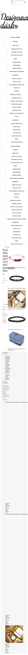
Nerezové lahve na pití (16, 48)
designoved (7, 304)
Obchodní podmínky (7, 357)
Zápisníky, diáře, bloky (16, 104)
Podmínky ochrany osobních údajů (7, 361)
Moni (15, 58)
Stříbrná (5, 393)
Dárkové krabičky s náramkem (17, 71)
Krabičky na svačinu (17, 78)
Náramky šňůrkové (16, 68)
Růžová (4, 392)
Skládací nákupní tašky (16, 123)
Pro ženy (5, 390)
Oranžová (5, 388)
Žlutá (4, 397)
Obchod (15, 41)
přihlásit (4, 322)
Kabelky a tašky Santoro (17, 101)
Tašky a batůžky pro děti (17, 142)
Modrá (7, 386)
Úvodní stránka (15, 37)
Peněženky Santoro (17, 98)
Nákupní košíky (16, 129)
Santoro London (15, 94)
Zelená (4, 394)
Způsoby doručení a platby (7, 366)
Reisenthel (15, 120)
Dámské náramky (17, 62)
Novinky (7, 379)
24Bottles (15, 45)
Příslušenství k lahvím (16, 52)
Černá (7, 394)
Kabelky (17, 138)
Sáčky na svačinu (17, 81)
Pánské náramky (17, 65)
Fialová (6, 385)
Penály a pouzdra (16, 107)
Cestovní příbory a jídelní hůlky (16, 84)
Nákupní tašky (16, 126)
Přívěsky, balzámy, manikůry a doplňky (16, 219)
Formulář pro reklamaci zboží (7, 374)
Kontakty (7, 377)
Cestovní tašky (16, 132)
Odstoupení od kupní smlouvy (8, 370)
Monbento (15, 75)
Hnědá (4, 386)
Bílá (3, 385)
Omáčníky (16, 90)
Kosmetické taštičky (17, 135)
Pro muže (7, 389)
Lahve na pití (17, 87)
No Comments (5, 279)
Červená (5, 396)
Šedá (8, 396)
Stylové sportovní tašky (17, 55)
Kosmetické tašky (17, 110)
